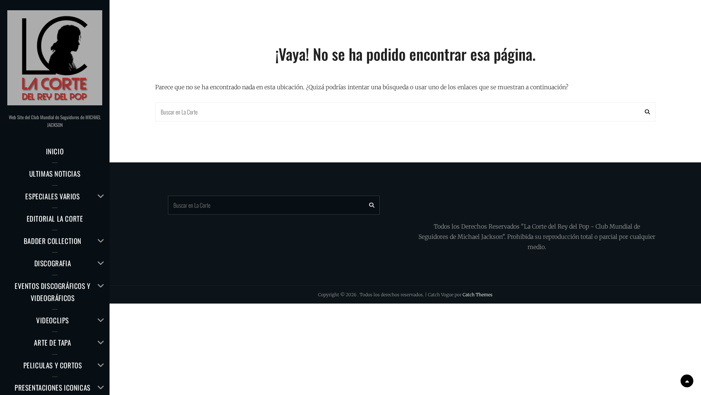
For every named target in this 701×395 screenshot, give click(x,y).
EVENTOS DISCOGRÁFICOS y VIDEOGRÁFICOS (53, 292)
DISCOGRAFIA (52, 263)
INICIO (55, 151)
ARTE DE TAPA (52, 342)
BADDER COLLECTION (52, 241)
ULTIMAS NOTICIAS (55, 173)
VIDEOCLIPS (52, 320)
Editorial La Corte (55, 218)
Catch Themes (478, 294)
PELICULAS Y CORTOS (52, 365)
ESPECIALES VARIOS (52, 196)
